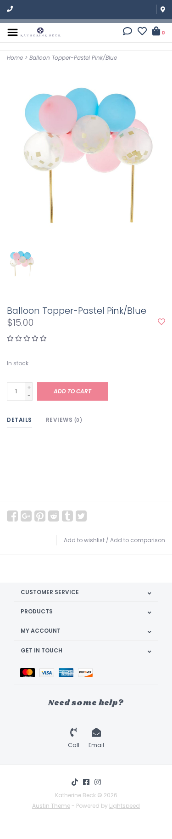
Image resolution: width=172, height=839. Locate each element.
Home (15, 58)
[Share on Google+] (26, 516)
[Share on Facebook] (12, 516)
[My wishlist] (142, 32)
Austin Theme (51, 806)
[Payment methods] (29, 672)
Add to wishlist (84, 540)
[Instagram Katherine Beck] (98, 782)
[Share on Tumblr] (67, 516)
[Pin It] (39, 516)
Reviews (64, 420)
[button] (127, 32)
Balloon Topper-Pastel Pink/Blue (73, 58)
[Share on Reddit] (53, 516)
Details (19, 420)
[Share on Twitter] (81, 516)
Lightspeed (124, 806)
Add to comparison (137, 540)
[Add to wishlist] (161, 322)
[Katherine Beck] (40, 32)
